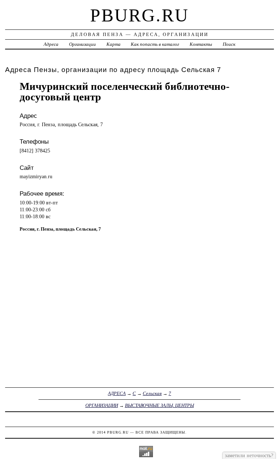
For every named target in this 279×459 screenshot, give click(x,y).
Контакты (201, 44)
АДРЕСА (117, 393)
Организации (82, 44)
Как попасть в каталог (155, 44)
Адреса (51, 44)
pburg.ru (139, 15)
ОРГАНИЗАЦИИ (101, 405)
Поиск (229, 44)
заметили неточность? (249, 455)
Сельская (152, 393)
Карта (113, 44)
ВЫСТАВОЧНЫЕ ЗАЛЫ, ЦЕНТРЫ (159, 405)
